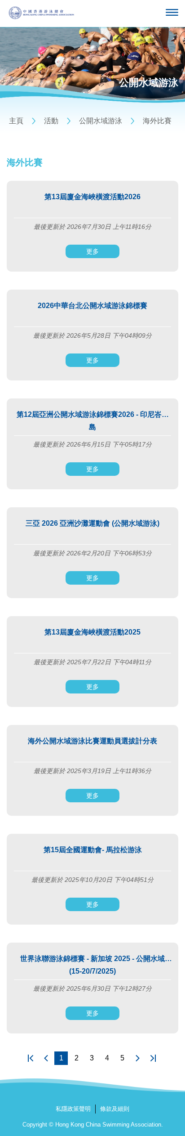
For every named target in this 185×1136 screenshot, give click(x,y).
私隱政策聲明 (73, 1108)
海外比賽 (157, 121)
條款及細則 (114, 1108)
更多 (92, 251)
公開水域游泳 (100, 121)
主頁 (16, 121)
